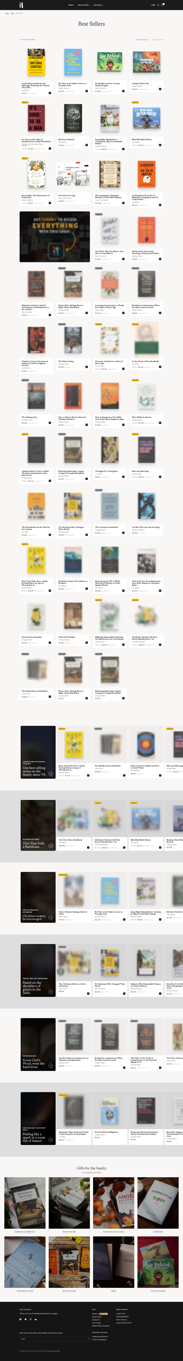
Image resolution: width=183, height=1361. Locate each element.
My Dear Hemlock (66, 140)
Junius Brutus (26, 368)
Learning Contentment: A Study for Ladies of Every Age (109, 306)
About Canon (97, 1317)
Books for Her (69, 1232)
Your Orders (96, 1323)
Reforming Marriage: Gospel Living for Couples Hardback (71, 472)
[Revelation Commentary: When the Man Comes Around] (146, 284)
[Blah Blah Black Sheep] (146, 118)
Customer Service (99, 1332)
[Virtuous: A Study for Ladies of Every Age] (109, 340)
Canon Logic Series (64, 198)
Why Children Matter (141, 417)
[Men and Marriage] (146, 450)
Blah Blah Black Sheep (142, 140)
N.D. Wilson (136, 142)
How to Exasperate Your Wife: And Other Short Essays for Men (109, 418)
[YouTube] (37, 1319)
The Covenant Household (106, 527)
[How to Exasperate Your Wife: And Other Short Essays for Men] (109, 396)
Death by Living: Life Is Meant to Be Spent (73, 582)
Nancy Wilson (99, 310)
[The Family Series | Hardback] (36, 669)
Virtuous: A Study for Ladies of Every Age (109, 362)
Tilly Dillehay (62, 142)
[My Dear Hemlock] (73, 118)
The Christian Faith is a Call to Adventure (72, 985)
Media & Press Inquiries (101, 1326)
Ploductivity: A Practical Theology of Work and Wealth (145, 252)
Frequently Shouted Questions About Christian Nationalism (144, 1133)
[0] (161, 5)
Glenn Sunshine (27, 312)
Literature (158, 1232)
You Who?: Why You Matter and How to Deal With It (109, 252)
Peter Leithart (171, 1061)
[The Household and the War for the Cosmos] (36, 506)
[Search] (158, 5)
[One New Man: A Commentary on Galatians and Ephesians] (74, 1036)
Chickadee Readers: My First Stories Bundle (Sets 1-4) (144, 638)
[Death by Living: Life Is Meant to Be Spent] (73, 560)
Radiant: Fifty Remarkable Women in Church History (146, 985)
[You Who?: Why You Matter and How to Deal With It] (109, 230)
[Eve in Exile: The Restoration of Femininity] (36, 174)
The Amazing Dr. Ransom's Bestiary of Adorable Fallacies (108, 197)
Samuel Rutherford (138, 530)
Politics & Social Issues (113, 1232)
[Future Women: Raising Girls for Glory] (74, 890)
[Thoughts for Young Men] (109, 450)
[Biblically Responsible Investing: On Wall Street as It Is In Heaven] (110, 615)
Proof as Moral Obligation (106, 1132)
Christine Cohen (63, 364)
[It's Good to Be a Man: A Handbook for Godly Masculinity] (36, 118)
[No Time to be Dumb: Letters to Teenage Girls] (73, 62)
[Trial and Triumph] (73, 615)
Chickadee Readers (138, 642)
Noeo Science (121, 1320)
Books (71, 5)
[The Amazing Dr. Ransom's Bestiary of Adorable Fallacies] (109, 174)
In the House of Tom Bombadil (145, 361)
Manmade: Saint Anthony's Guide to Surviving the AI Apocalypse (74, 1133)
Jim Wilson (135, 588)
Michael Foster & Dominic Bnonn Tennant (32, 145)
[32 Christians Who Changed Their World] (73, 506)
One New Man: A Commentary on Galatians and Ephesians (74, 1059)
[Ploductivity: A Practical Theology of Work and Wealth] (146, 230)
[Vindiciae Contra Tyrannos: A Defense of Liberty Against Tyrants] (36, 340)
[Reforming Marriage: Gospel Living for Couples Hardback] (73, 450)
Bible (113, 1291)
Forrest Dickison (137, 86)
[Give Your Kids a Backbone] (74, 818)
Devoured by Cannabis (32, 637)
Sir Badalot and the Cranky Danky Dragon (107, 85)
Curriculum (97, 5)
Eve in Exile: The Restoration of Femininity (36, 197)
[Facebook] (22, 1319)
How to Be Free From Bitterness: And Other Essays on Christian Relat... (146, 583)
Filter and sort (28, 39)
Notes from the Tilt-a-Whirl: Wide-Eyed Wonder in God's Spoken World (107, 583)
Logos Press (120, 1314)
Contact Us (96, 1320)
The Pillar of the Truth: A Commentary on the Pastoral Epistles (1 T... (144, 1060)
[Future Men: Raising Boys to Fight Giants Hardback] (73, 284)
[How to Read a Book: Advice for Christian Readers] (73, 396)
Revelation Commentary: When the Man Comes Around (146, 306)
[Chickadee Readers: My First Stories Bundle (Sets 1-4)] (146, 615)
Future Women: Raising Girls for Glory (73, 913)
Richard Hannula (63, 640)
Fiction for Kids (158, 1291)
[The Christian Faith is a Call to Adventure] (74, 962)
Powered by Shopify (53, 1351)
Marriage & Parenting (25, 1232)
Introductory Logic (67, 196)
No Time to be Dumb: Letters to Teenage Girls (72, 85)
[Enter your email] (89, 1338)
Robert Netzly (100, 642)
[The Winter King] (73, 340)
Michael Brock (135, 770)
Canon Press (26, 694)
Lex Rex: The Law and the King (146, 527)
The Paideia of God (25, 1291)
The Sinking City (29, 417)
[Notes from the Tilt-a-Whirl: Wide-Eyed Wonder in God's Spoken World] (109, 560)
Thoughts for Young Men (106, 471)
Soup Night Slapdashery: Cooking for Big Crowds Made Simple (108, 142)
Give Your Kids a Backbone (70, 840)
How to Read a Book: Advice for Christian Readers (72, 418)
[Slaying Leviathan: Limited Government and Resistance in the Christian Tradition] (36, 284)
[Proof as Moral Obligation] (110, 1110)
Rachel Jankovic (63, 88)
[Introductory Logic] (73, 174)
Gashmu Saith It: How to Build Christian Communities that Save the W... (35, 473)
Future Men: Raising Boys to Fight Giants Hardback (70, 306)
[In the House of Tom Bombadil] (146, 339)
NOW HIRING (103, 1314)
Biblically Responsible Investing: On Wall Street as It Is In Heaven (109, 638)
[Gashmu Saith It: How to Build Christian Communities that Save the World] (36, 450)
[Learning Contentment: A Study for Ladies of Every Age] (109, 284)
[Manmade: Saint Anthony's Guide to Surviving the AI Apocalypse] (74, 1110)
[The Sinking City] (36, 396)
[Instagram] (32, 1319)
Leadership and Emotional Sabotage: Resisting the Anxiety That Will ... (36, 86)
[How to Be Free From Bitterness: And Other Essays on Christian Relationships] (146, 560)
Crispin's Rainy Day (140, 84)
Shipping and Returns (100, 1336)
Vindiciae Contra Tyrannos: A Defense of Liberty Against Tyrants (35, 363)
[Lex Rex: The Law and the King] (146, 506)
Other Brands (122, 1309)
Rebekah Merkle (100, 146)
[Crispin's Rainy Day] (146, 62)
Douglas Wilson (137, 256)
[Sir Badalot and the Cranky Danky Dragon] (109, 62)
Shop (12, 13)
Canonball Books (122, 1317)
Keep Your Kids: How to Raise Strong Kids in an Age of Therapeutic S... (35, 583)
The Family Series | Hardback (35, 691)
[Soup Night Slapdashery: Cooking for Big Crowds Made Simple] (109, 118)
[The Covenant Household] (109, 506)
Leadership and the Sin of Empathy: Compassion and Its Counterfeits (145, 198)
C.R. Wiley (135, 364)
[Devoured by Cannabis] (36, 615)
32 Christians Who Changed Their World (71, 528)
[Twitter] (27, 1319)
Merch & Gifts (83, 5)
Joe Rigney (25, 90)
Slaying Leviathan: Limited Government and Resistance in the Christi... (35, 307)
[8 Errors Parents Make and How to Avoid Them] (146, 744)
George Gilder (136, 474)
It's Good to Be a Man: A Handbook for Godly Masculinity (36, 141)
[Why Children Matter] (146, 396)
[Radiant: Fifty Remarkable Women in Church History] (146, 962)
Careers (95, 1314)
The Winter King (65, 361)
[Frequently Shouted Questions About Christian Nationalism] (146, 1110)
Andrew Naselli (63, 422)
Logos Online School (123, 1323)
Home (7, 13)
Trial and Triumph (66, 637)
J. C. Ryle (98, 474)
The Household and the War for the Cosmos (36, 528)
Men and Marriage (140, 471)
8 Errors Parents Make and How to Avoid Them (145, 767)
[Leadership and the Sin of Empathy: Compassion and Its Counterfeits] (146, 174)
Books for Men (69, 1291)
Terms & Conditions (99, 1340)
